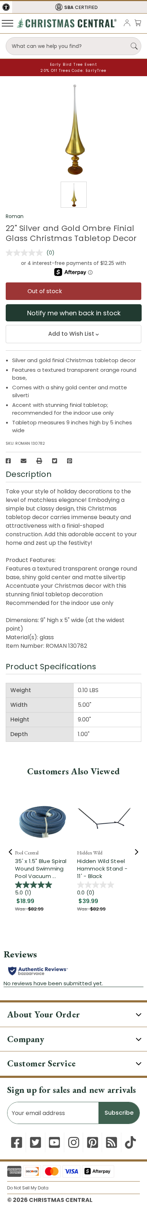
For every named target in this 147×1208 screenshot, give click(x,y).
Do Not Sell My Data (28, 1188)
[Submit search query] (134, 46)
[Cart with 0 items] (137, 23)
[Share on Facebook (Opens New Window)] (8, 461)
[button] (6, 7)
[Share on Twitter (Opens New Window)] (54, 461)
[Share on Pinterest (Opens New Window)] (69, 461)
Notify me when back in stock (74, 313)
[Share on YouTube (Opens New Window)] (54, 1142)
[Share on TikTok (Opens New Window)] (130, 1142)
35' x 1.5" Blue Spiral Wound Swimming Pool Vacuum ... (41, 868)
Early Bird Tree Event (73, 64)
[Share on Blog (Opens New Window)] (111, 1142)
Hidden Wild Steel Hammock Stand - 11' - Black (102, 868)
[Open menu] (7, 23)
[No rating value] (26, 252)
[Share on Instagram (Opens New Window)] (73, 1142)
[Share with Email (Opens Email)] (23, 461)
